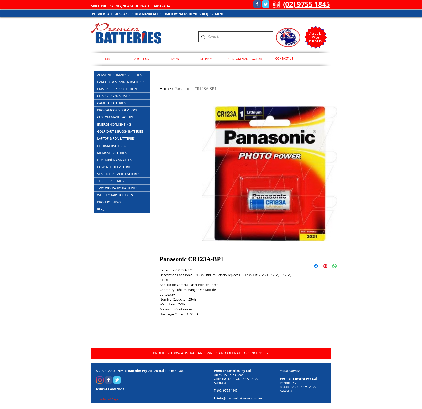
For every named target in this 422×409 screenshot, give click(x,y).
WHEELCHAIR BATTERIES (115, 195)
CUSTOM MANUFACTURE (115, 117)
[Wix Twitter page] (265, 4)
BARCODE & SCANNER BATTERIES (121, 82)
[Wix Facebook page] (257, 4)
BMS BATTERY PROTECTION (117, 89)
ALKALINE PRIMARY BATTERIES (119, 75)
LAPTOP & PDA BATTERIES (116, 138)
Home (165, 88)
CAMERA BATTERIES (111, 103)
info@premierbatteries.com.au (239, 398)
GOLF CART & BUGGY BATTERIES (120, 131)
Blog (100, 209)
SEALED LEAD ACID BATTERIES (118, 174)
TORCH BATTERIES (110, 181)
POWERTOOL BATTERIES (114, 167)
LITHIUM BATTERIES (111, 145)
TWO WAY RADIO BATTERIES (117, 188)
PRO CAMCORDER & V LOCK (117, 110)
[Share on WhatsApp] (335, 266)
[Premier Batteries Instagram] (100, 380)
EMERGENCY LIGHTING (114, 124)
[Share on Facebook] (316, 266)
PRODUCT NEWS (109, 202)
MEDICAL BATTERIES (112, 152)
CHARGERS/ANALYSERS (114, 96)
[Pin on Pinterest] (325, 266)
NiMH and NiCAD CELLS (114, 159)
